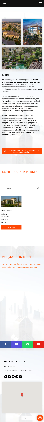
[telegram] (13, 376)
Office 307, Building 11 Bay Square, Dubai (18, 370)
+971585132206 (9, 366)
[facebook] (5, 344)
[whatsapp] (27, 344)
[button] (22, 151)
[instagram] (16, 344)
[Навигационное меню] (40, 3)
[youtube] (20, 376)
